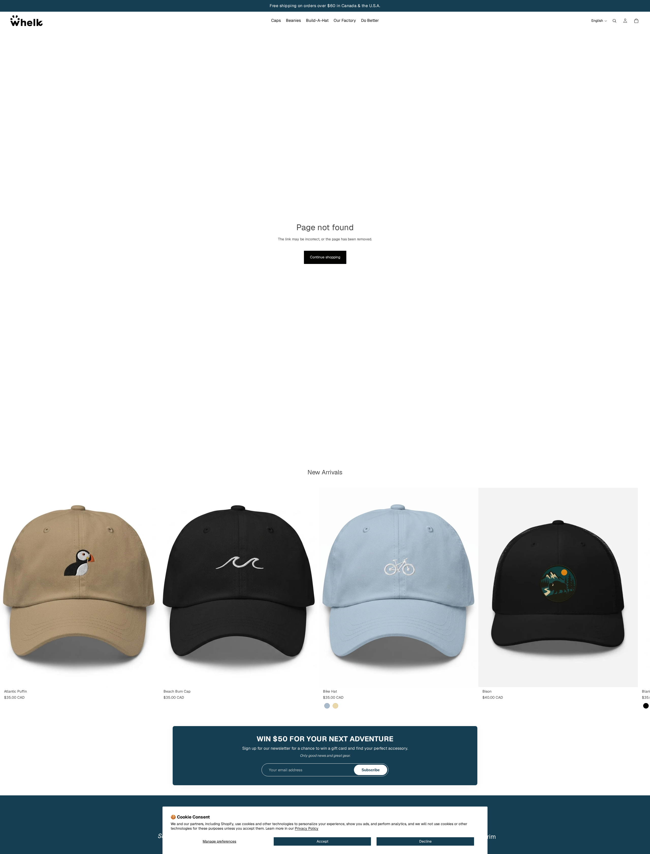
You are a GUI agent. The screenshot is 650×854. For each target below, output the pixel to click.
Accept (322, 841)
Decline (425, 841)
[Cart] (636, 20)
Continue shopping (325, 257)
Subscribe (371, 770)
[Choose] (470, 679)
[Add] (151, 679)
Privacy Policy (306, 828)
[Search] (614, 20)
